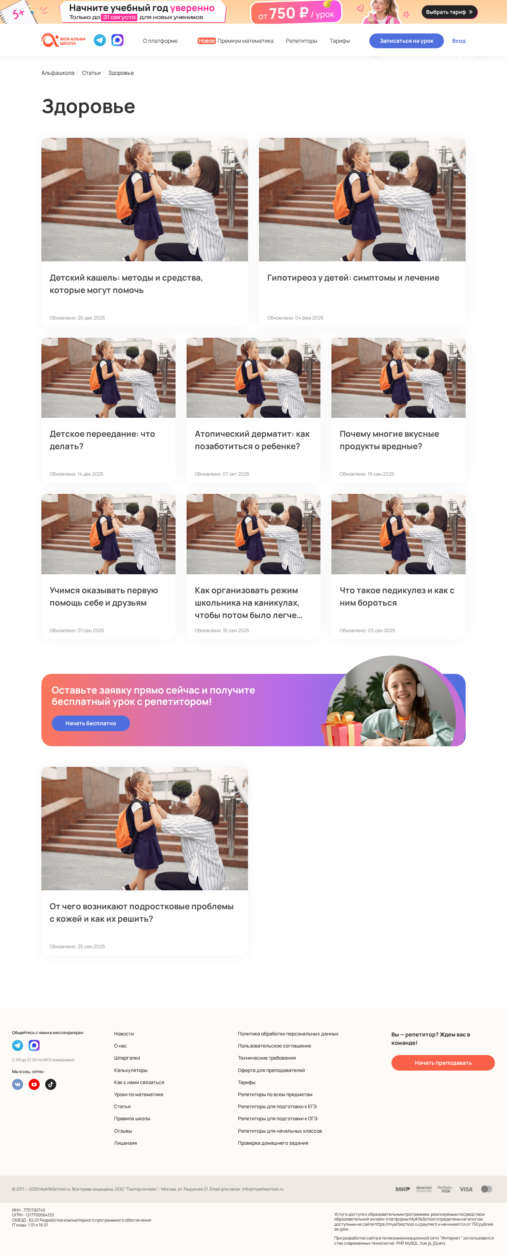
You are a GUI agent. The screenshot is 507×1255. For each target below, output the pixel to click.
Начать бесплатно (91, 723)
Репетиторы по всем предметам (275, 1094)
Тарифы (340, 41)
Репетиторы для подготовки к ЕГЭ (277, 1106)
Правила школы (132, 1118)
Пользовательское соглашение (274, 1045)
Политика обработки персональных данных (288, 1033)
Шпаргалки (127, 1057)
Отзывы (123, 1130)
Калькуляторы (131, 1070)
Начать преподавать (443, 1062)
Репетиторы (301, 41)
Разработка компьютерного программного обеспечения (95, 1220)
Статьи (122, 1106)
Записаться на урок (407, 40)
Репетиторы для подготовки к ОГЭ (277, 1118)
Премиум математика (236, 41)
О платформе (160, 41)
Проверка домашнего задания (273, 1143)
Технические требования (267, 1057)
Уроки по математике (138, 1094)
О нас (120, 1045)
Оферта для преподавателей (271, 1070)
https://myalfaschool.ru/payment (406, 1224)
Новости (124, 1033)
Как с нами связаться (139, 1082)
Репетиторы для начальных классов (280, 1130)
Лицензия (125, 1143)
